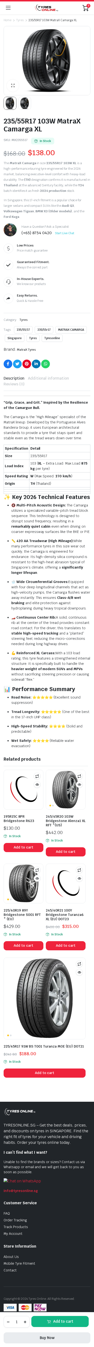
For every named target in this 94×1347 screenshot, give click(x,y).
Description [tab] (14, 378)
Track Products (16, 1227)
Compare (37, 776)
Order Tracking (15, 1220)
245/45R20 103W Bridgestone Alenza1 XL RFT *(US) (66, 820)
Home (7, 20)
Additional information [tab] (48, 378)
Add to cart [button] (23, 847)
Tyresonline (52, 338)
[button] (13, 86)
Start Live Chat (64, 233)
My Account (13, 1233)
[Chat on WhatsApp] (22, 1181)
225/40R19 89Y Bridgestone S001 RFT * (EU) (22, 914)
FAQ (7, 1213)
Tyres (20, 20)
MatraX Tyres (26, 350)
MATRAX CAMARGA (71, 330)
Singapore (14, 338)
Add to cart (63, 1321)
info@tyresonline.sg (21, 1191)
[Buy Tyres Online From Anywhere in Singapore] (46, 8)
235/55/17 (23, 330)
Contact (10, 1270)
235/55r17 (44, 330)
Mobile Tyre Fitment (19, 1263)
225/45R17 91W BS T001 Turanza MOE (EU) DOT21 (44, 1046)
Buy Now (47, 1337)
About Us (11, 1257)
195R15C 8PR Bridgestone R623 (19, 818)
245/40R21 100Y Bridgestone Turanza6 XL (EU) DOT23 (65, 914)
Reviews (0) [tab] (14, 384)
